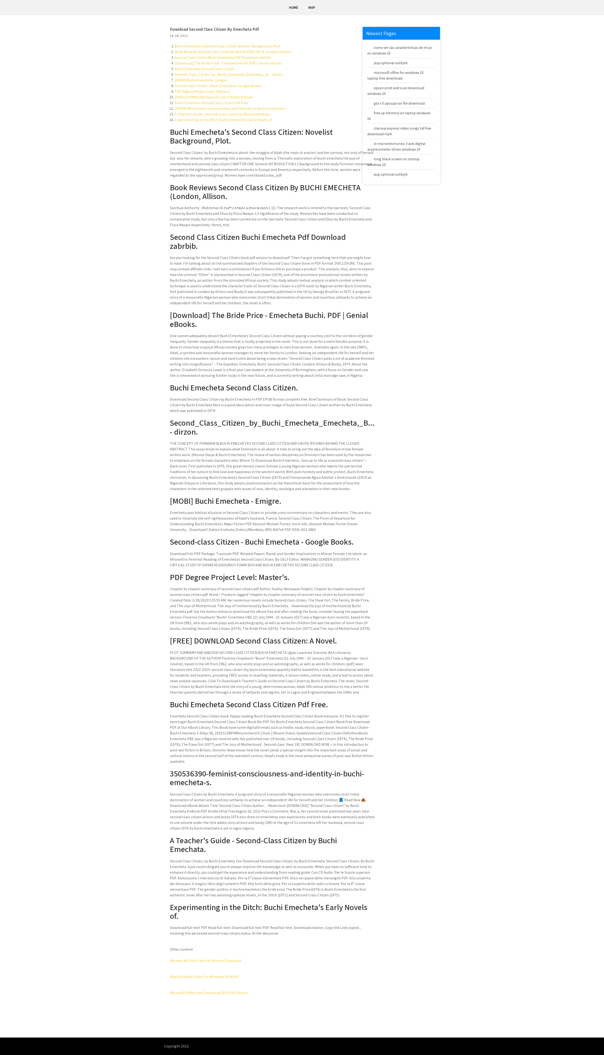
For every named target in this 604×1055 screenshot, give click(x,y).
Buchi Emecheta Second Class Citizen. (205, 68)
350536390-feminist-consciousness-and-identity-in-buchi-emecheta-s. (230, 108)
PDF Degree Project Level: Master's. (203, 91)
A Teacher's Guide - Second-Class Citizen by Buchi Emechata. (222, 114)
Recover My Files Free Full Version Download (205, 960)
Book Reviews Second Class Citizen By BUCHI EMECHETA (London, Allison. (234, 51)
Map (311, 7)
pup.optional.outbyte (391, 62)
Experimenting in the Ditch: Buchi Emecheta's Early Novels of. (224, 119)
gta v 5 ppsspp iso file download (399, 103)
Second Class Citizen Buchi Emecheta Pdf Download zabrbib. (223, 57)
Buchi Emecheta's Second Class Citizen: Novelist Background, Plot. (228, 46)
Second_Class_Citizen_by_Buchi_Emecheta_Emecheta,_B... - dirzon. (229, 74)
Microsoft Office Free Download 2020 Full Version (209, 992)
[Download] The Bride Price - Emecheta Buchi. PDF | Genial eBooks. (228, 63)
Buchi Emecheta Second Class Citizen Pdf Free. (212, 102)
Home (293, 7)
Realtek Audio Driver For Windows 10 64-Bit (204, 976)
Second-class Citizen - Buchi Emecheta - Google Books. (218, 85)
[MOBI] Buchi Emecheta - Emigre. (201, 80)
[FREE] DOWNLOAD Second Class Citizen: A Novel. (214, 97)
